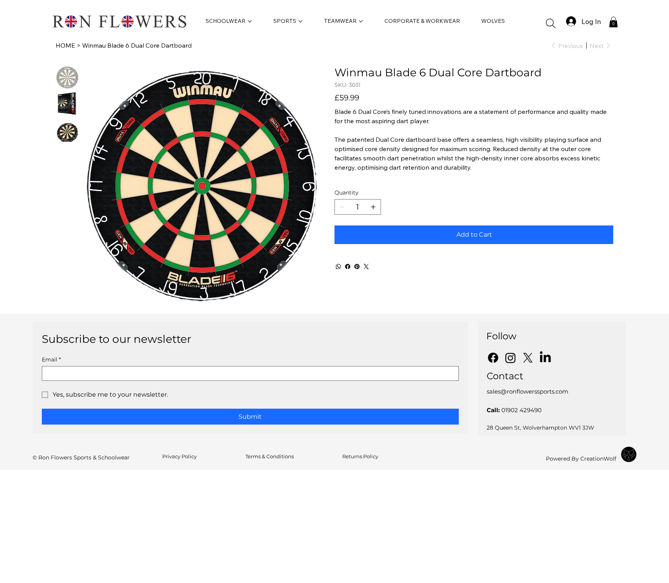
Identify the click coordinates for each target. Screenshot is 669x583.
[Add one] (373, 207)
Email (51, 359)
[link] (613, 22)
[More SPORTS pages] (300, 21)
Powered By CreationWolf (581, 458)
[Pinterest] (357, 266)
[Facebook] (348, 266)
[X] (528, 358)
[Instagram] (510, 358)
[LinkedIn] (545, 358)
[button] (551, 23)
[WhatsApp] (338, 266)
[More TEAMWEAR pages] (361, 21)
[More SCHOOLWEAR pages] (250, 21)
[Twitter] (366, 266)
